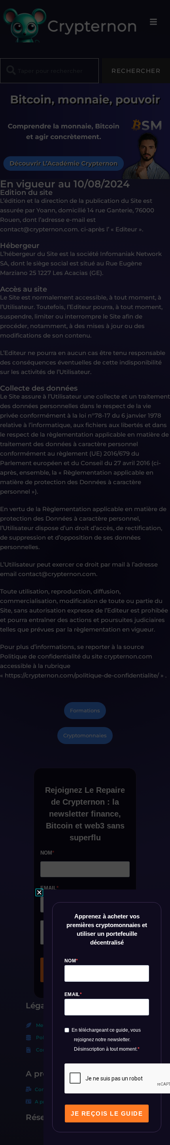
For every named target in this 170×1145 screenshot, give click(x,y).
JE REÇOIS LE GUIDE (107, 1113)
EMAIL (72, 994)
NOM (70, 961)
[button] (39, 892)
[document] (85, 572)
